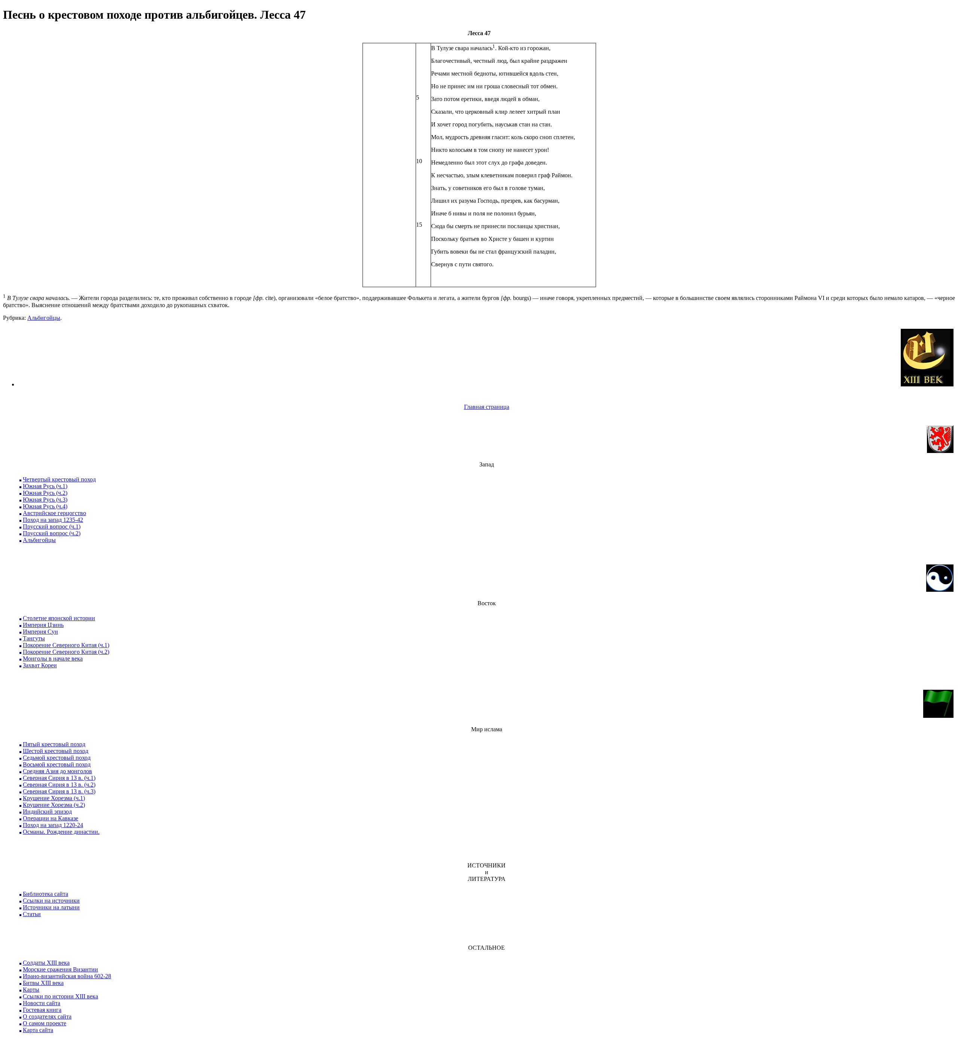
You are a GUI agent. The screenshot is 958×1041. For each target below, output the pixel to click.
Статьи (32, 914)
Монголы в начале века (53, 658)
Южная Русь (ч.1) (45, 486)
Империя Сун (40, 631)
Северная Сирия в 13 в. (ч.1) (59, 778)
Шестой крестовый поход (55, 751)
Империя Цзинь (43, 625)
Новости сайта (41, 1003)
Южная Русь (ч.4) (45, 506)
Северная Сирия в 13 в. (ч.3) (59, 791)
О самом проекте (44, 1023)
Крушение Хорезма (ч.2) (54, 805)
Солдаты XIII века (46, 962)
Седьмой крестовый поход (57, 757)
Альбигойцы (43, 318)
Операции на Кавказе (50, 818)
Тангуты (34, 638)
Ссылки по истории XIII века (60, 996)
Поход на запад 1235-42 (53, 520)
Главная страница (486, 407)
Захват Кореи (40, 665)
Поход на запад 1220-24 (53, 825)
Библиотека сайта (45, 894)
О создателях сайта (47, 1016)
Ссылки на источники (51, 900)
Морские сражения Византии (60, 969)
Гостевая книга (42, 1010)
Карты (31, 989)
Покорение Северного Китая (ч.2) (66, 652)
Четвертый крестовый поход (59, 479)
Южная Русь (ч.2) (45, 493)
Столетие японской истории (59, 618)
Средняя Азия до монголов (57, 771)
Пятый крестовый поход (54, 744)
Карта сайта (38, 1030)
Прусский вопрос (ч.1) (51, 526)
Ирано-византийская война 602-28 (67, 976)
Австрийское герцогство (54, 513)
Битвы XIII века (43, 983)
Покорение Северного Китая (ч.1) (66, 645)
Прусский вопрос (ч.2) (51, 533)
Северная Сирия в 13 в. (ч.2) (59, 784)
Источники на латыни (51, 907)
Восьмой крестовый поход (57, 764)
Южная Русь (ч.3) (45, 499)
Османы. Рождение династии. (61, 832)
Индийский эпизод (47, 811)
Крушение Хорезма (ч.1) (54, 798)
